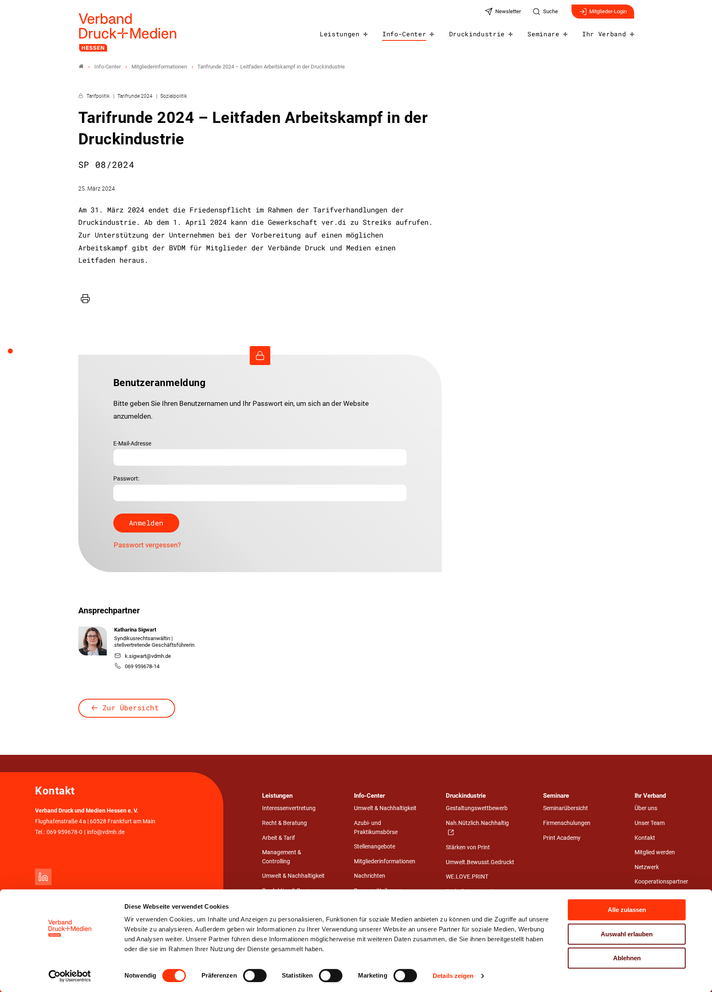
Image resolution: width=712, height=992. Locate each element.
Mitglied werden (655, 852)
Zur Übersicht (131, 707)
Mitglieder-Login (608, 11)
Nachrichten (369, 875)
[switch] (255, 975)
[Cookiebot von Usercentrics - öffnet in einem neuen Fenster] (70, 976)
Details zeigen (453, 975)
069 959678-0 (64, 832)
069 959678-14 (142, 666)
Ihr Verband (604, 34)
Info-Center (404, 34)
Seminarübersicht (565, 808)
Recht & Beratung (284, 823)
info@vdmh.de (105, 832)
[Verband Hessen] (81, 66)
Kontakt (645, 837)
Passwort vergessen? (147, 545)
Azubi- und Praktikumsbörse (376, 828)
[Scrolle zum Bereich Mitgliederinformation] (14, 354)
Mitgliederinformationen (384, 861)
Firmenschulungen (566, 823)
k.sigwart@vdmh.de (148, 656)
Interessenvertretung (289, 808)
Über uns (646, 808)
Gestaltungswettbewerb (477, 808)
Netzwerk (647, 867)
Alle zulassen (627, 909)
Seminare (543, 34)
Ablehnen (627, 957)
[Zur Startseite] (128, 32)
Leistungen (340, 34)
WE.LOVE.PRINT (467, 876)
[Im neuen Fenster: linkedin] (43, 877)
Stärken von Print (468, 847)
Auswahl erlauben (627, 934)
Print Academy (562, 837)
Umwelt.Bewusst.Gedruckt (480, 862)
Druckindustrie (477, 34)
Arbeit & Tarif (278, 837)
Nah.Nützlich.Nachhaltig (477, 823)
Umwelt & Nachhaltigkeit (293, 875)
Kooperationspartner (661, 881)
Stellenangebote (374, 846)
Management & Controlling (281, 857)
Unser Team (650, 823)
